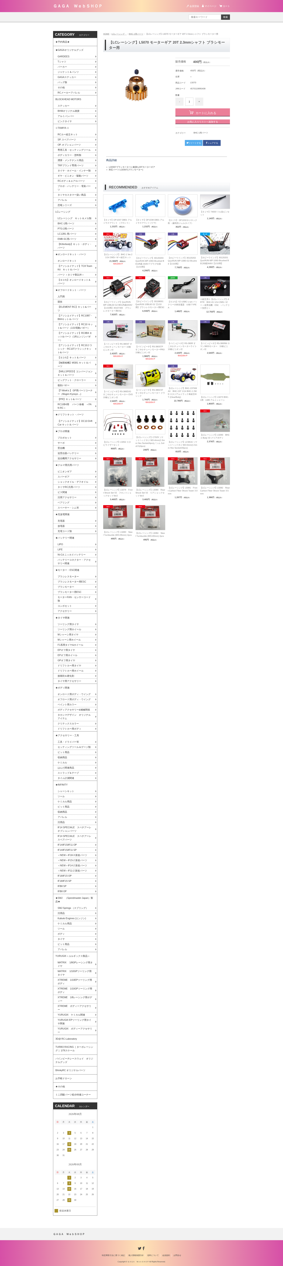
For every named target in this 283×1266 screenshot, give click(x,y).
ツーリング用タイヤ (68, 624)
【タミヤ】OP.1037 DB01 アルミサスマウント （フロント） (117, 221)
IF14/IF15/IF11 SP (67, 850)
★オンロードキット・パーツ (70, 254)
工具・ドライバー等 (68, 742)
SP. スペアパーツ (67, 139)
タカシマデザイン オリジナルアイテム (74, 717)
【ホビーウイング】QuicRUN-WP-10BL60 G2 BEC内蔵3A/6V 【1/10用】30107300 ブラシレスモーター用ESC (117, 306)
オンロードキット (67, 261)
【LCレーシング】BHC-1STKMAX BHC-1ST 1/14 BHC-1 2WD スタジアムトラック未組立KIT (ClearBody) (182, 392)
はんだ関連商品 (66, 767)
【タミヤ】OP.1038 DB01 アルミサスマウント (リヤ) (149, 221)
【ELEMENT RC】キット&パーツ (74, 309)
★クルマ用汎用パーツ (67, 465)
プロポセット (65, 437)
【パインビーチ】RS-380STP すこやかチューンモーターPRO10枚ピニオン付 (150, 349)
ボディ (61, 934)
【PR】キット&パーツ (70, 399)
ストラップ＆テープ (68, 773)
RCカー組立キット (68, 134)
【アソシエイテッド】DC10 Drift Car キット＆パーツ (75, 423)
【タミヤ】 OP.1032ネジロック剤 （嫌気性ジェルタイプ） (182, 221)
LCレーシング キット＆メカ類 (74, 218)
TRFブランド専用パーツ (71, 165)
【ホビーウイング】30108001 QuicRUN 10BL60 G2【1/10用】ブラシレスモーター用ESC (149, 304)
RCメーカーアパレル (69, 92)
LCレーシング (119, 34)
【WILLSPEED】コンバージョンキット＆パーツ (75, 373)
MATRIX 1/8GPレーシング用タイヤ (75, 964)
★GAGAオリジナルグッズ (69, 50)
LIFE (60, 549)
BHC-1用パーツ (136, 34)
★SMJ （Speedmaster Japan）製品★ (74, 900)
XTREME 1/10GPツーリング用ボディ (75, 990)
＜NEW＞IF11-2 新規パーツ (72, 870)
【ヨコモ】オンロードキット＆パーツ (74, 282)
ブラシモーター (66, 587)
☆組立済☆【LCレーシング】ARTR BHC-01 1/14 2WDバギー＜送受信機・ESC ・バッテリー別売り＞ (215, 303)
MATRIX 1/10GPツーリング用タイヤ (75, 973)
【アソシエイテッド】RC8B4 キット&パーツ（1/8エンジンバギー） (75, 336)
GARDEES (63, 56)
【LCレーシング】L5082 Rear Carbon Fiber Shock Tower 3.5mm (215, 491)
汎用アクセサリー (67, 497)
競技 (60, 301)
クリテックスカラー (68, 723)
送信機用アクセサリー (69, 458)
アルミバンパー (66, 116)
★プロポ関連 (62, 431)
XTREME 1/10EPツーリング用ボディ (75, 982)
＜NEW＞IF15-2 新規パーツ (72, 860)
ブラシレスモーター (68, 576)
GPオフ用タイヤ (66, 660)
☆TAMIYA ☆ (62, 128)
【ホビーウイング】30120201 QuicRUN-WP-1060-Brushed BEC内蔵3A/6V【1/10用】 (214, 260)
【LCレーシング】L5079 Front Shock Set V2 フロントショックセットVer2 (118, 493)
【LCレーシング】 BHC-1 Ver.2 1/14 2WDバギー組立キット (118, 256)
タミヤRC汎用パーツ (69, 487)
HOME (106, 34)
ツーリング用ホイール (69, 629)
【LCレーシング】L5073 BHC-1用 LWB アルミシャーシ (214, 398)
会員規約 (166, 1255)
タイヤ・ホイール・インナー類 (74, 170)
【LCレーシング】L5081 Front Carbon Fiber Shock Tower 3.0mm (183, 491)
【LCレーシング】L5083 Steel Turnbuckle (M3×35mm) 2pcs (118, 533)
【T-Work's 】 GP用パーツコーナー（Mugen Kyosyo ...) (75, 392)
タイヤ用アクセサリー (69, 681)
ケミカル (62, 762)
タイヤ (61, 939)
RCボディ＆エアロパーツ (71, 181)
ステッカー (63, 106)
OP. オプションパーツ (69, 145)
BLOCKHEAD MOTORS (68, 99)
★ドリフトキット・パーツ (69, 414)
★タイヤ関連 (62, 617)
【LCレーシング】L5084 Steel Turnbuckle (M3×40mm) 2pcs (150, 534)
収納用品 (62, 757)
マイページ (210, 6)
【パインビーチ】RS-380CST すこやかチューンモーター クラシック (150, 393)
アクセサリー (65, 611)
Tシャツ (62, 61)
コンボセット (65, 606)
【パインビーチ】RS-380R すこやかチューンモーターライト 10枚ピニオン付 (182, 346)
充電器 (61, 521)
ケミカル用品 (65, 801)
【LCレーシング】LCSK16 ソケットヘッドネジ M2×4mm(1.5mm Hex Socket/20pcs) (182, 445)
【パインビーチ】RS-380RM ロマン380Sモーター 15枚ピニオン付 (215, 346)
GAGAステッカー (67, 77)
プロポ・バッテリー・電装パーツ (74, 188)
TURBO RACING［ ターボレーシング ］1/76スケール (74, 1049)
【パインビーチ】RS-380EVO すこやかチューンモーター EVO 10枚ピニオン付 (118, 394)
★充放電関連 (62, 514)
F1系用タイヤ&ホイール (70, 645)
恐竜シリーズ (65, 205)
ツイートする (195, 143)
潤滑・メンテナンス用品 (71, 160)
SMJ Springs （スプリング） (73, 908)
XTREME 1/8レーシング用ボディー (75, 999)
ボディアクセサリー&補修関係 (74, 709)
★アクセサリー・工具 (67, 735)
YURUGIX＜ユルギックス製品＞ (72, 956)
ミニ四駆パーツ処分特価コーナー (73, 1094)
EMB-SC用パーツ (67, 239)
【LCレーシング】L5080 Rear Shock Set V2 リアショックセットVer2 (150, 493)
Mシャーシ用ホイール (69, 639)
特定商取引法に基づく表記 (113, 1255)
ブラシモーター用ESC (70, 592)
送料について (153, 1255)
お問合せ (177, 1255)
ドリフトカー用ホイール (71, 670)
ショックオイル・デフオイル (73, 482)
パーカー (62, 67)
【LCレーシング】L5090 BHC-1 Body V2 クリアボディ (214, 436)
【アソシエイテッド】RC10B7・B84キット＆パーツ (75, 317)
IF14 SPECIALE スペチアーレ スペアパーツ (76, 838)
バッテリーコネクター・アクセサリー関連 (74, 562)
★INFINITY (61, 784)
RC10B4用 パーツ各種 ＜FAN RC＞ (75, 406)
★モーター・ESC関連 (67, 570)
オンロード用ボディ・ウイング (74, 694)
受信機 (61, 448)
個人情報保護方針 (136, 1255)
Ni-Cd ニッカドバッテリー (72, 554)
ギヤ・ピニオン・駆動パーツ (73, 176)
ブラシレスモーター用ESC (72, 581)
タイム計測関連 (66, 778)
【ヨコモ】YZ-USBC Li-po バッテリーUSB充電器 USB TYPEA (182, 304)
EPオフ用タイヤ (66, 650)
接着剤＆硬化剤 (66, 676)
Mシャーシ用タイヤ (68, 634)
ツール (61, 796)
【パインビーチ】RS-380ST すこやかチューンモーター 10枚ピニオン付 (117, 347)
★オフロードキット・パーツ (70, 290)
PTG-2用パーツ (66, 228)
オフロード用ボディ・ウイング (74, 699)
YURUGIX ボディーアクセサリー (75, 1030)
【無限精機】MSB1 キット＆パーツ (74, 364)
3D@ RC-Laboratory (66, 1039)
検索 (225, 17)
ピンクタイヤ (65, 121)
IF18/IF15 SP (64, 881)
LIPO (60, 544)
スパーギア (63, 476)
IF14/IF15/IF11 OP (67, 845)
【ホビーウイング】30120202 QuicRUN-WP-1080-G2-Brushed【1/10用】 (183, 261)
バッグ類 (62, 82)
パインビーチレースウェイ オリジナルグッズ (74, 1060)
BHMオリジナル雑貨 (68, 111)
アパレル (62, 200)
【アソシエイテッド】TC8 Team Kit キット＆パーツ (75, 268)
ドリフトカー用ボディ (69, 728)
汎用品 (61, 822)
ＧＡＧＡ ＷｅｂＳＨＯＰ (78, 6)
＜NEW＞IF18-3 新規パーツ (72, 855)
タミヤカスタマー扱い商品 (72, 195)
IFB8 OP (62, 891)
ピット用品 (63, 752)
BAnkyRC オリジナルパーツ (70, 1070)
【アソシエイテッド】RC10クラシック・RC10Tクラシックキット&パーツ (75, 349)
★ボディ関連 (62, 687)
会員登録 (194, 6)
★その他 (60, 1086)
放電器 (61, 526)
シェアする (213, 143)
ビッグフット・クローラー (72, 380)
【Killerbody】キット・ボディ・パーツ (75, 246)
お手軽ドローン (63, 1078)
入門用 (61, 296)
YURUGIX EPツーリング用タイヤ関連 (74, 1022)
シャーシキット (66, 791)
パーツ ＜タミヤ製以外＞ (71, 274)
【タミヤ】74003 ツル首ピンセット (214, 213)
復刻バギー (63, 385)
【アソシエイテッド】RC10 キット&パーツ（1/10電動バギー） (75, 326)
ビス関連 (62, 492)
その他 (61, 87)
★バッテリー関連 (64, 538)
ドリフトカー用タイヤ (69, 665)
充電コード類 (65, 531)
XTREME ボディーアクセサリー (74, 1008)
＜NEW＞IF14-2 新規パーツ (72, 865)
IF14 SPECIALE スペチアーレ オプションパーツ (76, 829)
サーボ (61, 443)
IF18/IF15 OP (65, 876)
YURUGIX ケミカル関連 (71, 1015)
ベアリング (63, 502)
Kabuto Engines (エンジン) (72, 918)
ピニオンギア (65, 471)
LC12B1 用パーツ (67, 234)
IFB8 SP (62, 886)
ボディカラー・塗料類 (69, 155)
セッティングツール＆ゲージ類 (74, 747)
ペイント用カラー (67, 704)
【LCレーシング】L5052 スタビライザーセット (117, 443)
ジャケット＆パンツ (68, 72)
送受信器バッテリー (68, 453)
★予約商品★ (62, 42)
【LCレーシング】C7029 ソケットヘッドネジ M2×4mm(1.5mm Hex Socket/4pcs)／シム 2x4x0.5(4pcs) (150, 441)
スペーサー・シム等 (68, 507)
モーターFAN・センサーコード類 (74, 599)
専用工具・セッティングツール (74, 150)
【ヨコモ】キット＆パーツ (72, 357)
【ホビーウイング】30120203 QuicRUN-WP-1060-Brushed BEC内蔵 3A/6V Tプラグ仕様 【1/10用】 (150, 262)
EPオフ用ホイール (67, 655)
